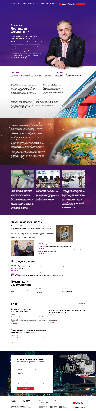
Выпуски (29, 3)
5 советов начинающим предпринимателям (21, 310)
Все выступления (15, 298)
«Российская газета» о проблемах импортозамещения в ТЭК (69, 290)
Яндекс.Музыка (45, 404)
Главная (13, 3)
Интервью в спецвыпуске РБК (43, 290)
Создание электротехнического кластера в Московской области (66, 311)
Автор (24, 3)
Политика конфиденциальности (78, 407)
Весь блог (81, 303)
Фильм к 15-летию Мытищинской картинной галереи (21, 290)
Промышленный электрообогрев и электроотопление (60, 246)
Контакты (52, 3)
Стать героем (36, 3)
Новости (43, 3)
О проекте (18, 3)
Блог (47, 3)
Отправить (26, 388)
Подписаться (81, 4)
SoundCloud (45, 402)
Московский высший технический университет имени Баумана (26, 43)
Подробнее (13, 293)
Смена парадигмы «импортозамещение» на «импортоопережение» (28, 331)
